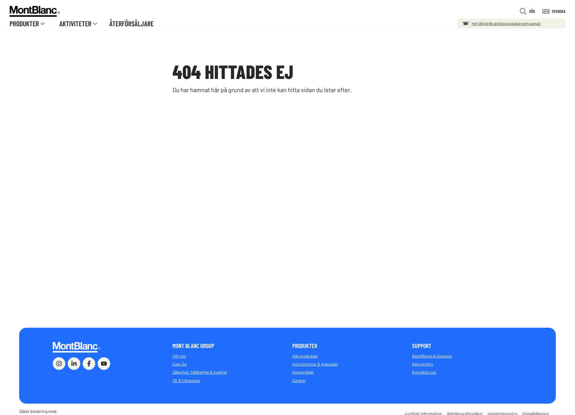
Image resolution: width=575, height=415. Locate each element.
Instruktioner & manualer (315, 364)
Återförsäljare (131, 23)
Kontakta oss (424, 372)
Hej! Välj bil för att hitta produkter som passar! (506, 23)
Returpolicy (422, 364)
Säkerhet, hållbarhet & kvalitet (199, 372)
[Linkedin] (74, 363)
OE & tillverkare (186, 380)
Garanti (299, 380)
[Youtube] (104, 363)
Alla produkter (305, 355)
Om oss (179, 355)
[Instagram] (59, 363)
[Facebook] (89, 363)
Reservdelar (303, 372)
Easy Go (179, 364)
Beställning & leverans (432, 355)
